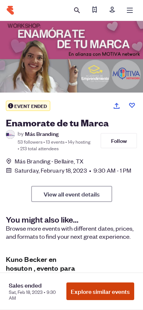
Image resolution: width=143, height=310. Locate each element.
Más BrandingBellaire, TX (49, 161)
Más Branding (42, 133)
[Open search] (77, 10)
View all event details (72, 194)
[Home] (10, 10)
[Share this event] (116, 105)
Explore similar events (100, 291)
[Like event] (132, 105)
